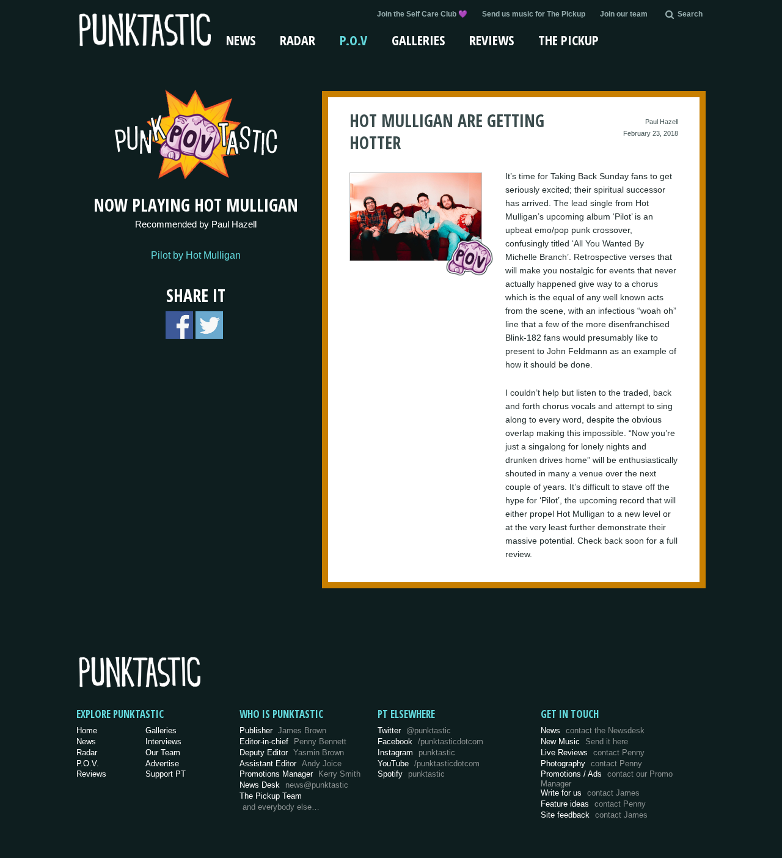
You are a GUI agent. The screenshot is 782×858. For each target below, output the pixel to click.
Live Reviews (593, 752)
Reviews (491, 40)
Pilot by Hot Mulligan (196, 255)
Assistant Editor (290, 763)
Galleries (418, 40)
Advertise (162, 763)
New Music (584, 741)
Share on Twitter (209, 325)
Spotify (411, 773)
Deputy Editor (291, 752)
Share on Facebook (179, 325)
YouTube (429, 763)
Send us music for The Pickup (533, 14)
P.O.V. (87, 763)
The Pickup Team (270, 796)
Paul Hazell (661, 121)
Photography (591, 763)
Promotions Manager (299, 773)
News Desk (293, 785)
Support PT (165, 773)
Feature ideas (593, 803)
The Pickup (568, 40)
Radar (297, 40)
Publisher (282, 730)
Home (86, 730)
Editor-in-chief (292, 741)
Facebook (430, 741)
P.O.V (353, 40)
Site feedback (594, 814)
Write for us (590, 792)
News (240, 40)
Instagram (416, 752)
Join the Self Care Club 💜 (422, 14)
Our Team (162, 752)
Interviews (163, 741)
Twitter (414, 730)
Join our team (624, 14)
